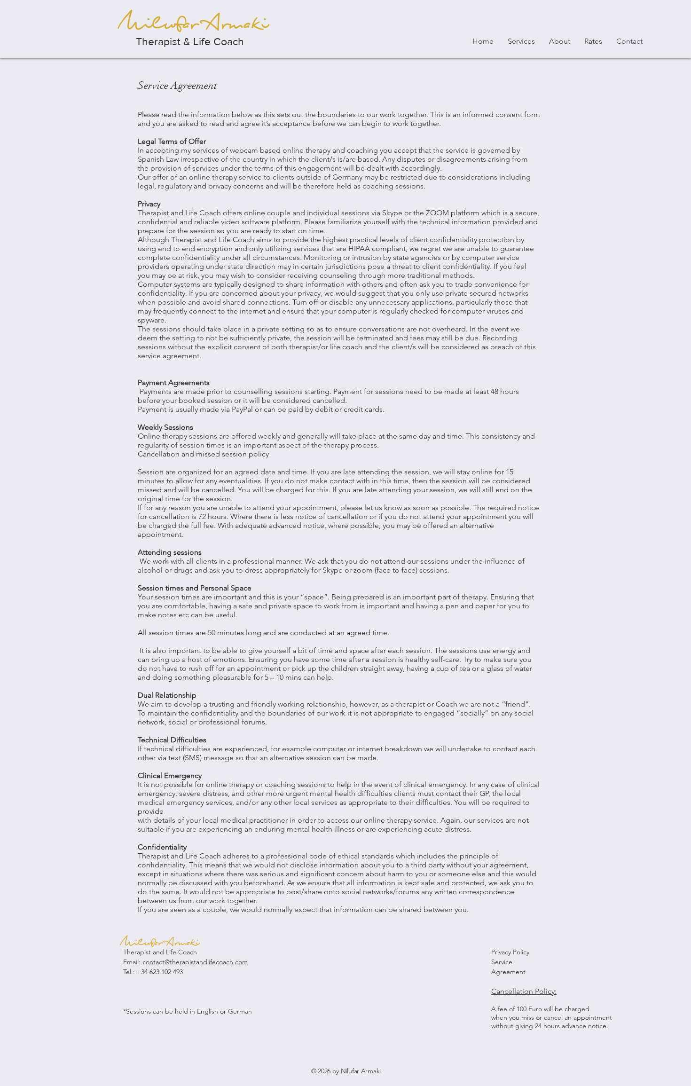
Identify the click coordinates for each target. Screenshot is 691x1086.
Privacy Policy (510, 952)
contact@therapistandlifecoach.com (194, 962)
